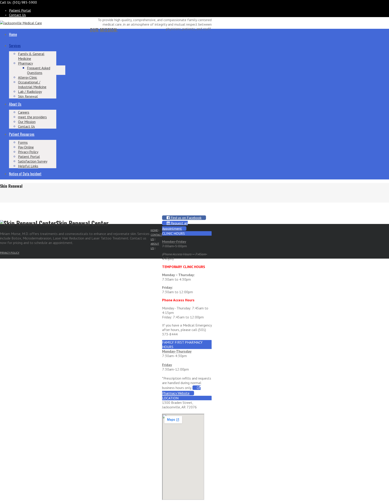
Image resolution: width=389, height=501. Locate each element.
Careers (23, 112)
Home (13, 34)
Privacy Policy (28, 152)
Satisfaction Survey (32, 161)
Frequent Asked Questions (38, 70)
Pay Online (26, 147)
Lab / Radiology (30, 91)
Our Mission (27, 121)
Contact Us (17, 15)
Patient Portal (20, 10)
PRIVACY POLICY (9, 252)
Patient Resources (21, 134)
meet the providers (32, 117)
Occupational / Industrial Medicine (32, 84)
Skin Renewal (28, 96)
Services (15, 45)
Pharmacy (25, 63)
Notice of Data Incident (25, 174)
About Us (15, 104)
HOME (154, 230)
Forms (23, 142)
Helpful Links (28, 166)
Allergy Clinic (27, 77)
